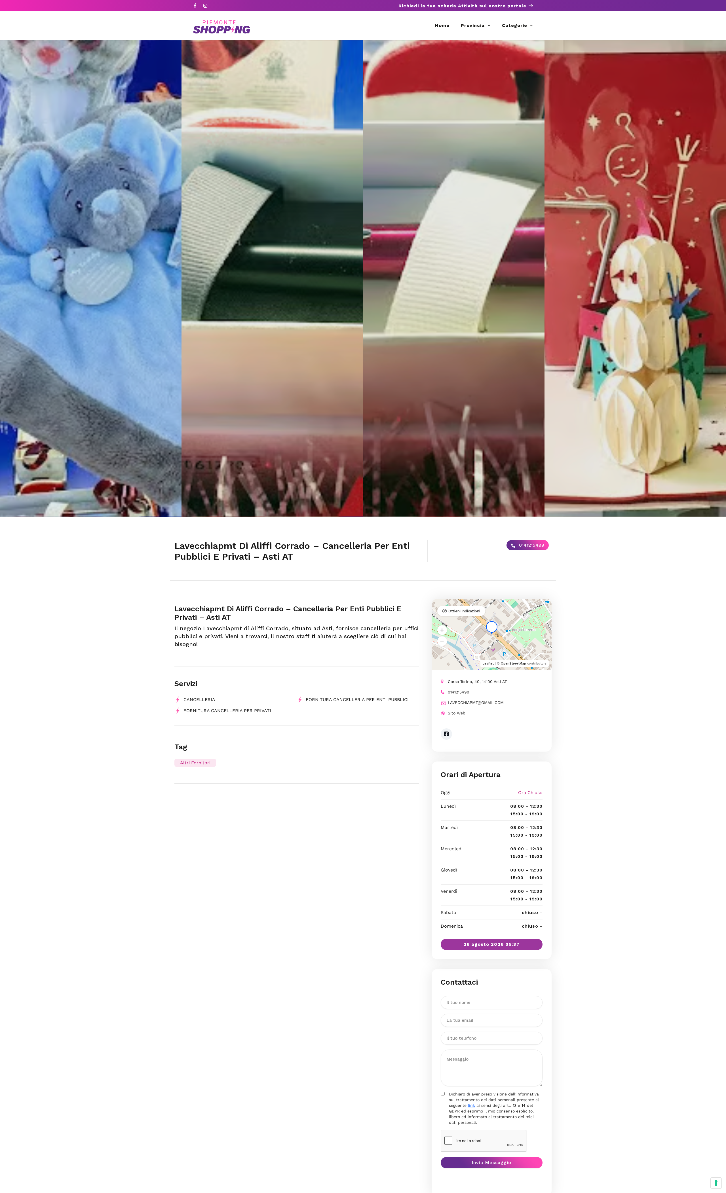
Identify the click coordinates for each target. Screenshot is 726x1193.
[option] (91, 278)
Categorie (514, 25)
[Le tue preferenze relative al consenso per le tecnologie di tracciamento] (716, 1183)
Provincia (473, 25)
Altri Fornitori (195, 762)
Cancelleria (199, 699)
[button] (442, 630)
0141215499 (531, 545)
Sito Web (456, 713)
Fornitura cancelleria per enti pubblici (357, 699)
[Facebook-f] (195, 5)
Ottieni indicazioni (464, 611)
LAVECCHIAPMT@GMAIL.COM (476, 702)
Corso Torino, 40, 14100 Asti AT (477, 681)
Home (442, 25)
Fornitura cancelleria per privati (227, 710)
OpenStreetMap (513, 663)
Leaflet (488, 663)
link (471, 1105)
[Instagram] (205, 5)
